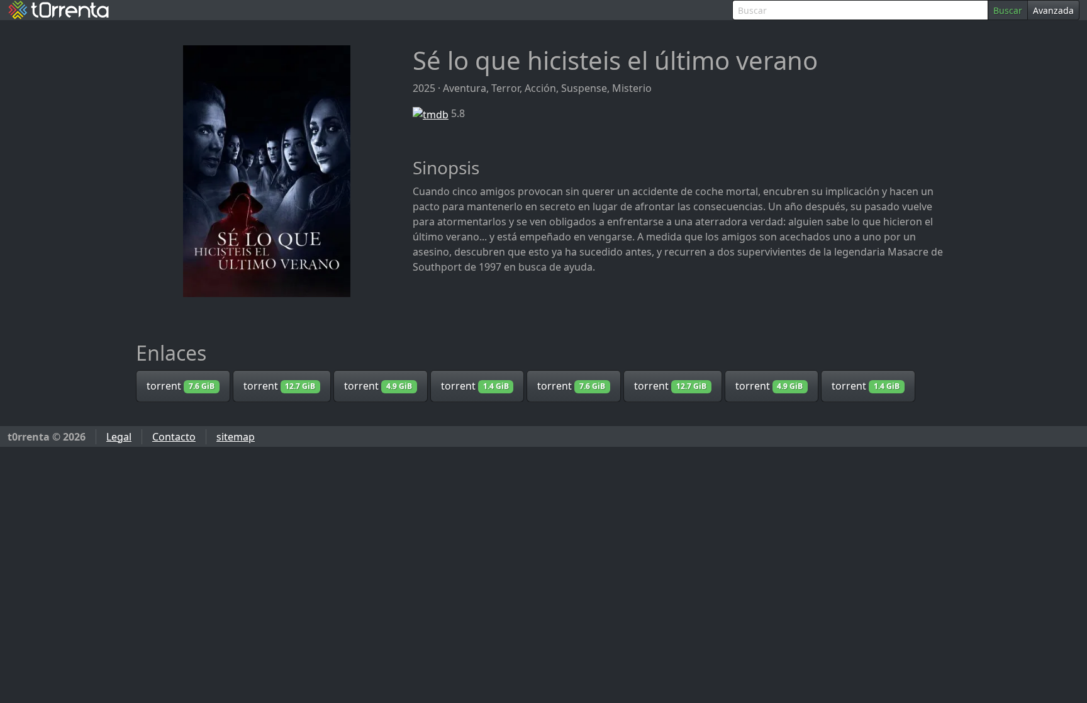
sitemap (235, 437)
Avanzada (1053, 10)
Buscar (1007, 10)
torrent (181, 386)
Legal (118, 437)
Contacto (174, 437)
